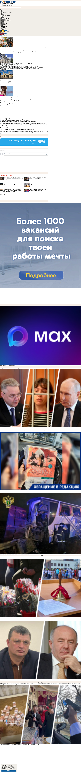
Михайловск (2, 146)
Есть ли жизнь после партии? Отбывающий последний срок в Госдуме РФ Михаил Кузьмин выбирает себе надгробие (21, 52)
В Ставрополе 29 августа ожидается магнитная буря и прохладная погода (12, 683)
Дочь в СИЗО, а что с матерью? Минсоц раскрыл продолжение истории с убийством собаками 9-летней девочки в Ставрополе (23, 100)
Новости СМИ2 (2, 194)
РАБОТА (6, 30)
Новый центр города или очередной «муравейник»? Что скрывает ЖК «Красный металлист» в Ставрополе (19, 66)
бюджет (13, 146)
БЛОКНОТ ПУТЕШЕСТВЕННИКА (6, 12)
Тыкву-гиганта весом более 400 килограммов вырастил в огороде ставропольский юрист (29, 684)
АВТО (1, 10)
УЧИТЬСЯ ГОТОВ (6, 31)
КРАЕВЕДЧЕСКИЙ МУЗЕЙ (5, 15)
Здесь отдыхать (3, 69)
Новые (1, 157)
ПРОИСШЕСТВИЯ (3, 23)
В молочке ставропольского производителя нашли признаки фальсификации (36, 683)
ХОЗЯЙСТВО (2, 27)
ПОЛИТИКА (2, 22)
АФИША (1, 11)
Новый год (6, 146)
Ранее (10, 157)
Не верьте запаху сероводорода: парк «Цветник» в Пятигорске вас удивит (13, 84)
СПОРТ (1, 25)
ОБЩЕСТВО (2, 21)
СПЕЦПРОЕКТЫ (3, 24)
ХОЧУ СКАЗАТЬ (3, 28)
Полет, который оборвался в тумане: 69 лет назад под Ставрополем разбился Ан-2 (49, 679)
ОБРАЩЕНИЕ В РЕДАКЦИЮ (5, 20)
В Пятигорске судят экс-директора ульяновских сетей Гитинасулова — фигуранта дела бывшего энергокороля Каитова (19, 679)
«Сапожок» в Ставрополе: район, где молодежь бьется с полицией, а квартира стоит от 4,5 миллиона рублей (19, 68)
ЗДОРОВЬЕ (2, 13)
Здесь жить (2, 53)
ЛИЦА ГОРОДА (3, 17)
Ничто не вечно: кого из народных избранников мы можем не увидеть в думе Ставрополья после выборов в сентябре (21, 50)
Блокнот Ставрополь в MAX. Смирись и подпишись (7, 365)
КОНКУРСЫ (2, 14)
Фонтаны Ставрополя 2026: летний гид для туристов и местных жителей (13, 82)
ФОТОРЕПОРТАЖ (3, 26)
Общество (2, 118)
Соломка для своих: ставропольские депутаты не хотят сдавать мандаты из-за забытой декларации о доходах (20, 51)
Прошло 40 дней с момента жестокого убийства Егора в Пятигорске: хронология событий (16, 101)
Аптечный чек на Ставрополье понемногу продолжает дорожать (11, 431)
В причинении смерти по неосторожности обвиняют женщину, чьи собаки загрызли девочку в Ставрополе (19, 99)
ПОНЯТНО (9, 770)
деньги (11, 146)
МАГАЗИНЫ (6, 35)
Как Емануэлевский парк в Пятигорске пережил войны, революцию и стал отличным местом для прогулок (19, 83)
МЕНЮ (1, 9)
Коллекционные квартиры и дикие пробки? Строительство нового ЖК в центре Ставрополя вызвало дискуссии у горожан (22, 67)
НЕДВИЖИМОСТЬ (3, 19)
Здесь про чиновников (4, 36)
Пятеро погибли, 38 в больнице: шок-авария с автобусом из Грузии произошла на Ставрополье (15, 554)
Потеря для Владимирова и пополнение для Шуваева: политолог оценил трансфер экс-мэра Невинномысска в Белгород (40, 368)
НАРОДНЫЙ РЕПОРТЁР (4, 18)
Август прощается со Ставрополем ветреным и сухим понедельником (12, 368)
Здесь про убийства (3, 85)
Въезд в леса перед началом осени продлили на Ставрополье (58, 683)
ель (9, 146)
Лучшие (5, 157)
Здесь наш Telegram (3, 102)
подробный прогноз (3, 289)
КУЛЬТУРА (2, 16)
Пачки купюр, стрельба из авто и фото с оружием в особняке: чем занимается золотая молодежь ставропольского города (19, 744)
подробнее (9, 289)
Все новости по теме (3, 49)
